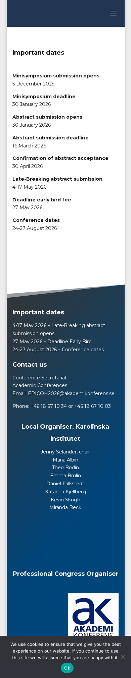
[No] (122, 657)
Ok (67, 668)
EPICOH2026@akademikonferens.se (71, 393)
